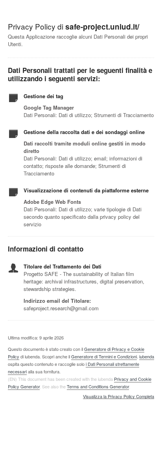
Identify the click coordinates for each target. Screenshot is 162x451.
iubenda (146, 356)
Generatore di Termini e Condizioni (104, 356)
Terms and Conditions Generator (98, 386)
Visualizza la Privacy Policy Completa (118, 396)
